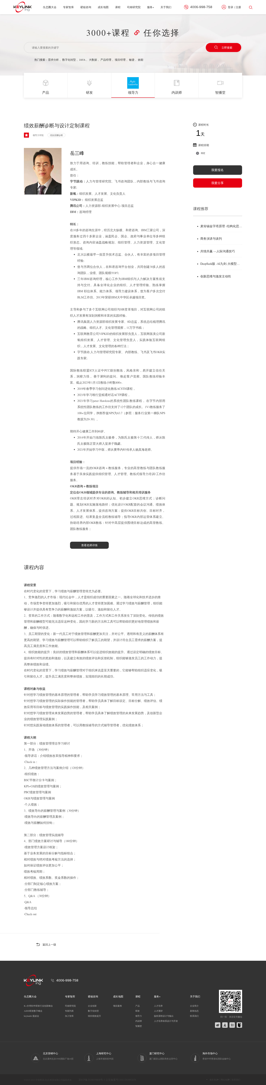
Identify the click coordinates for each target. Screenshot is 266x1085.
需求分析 (53, 59)
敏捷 (131, 59)
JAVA (82, 59)
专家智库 (68, 7)
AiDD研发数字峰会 (33, 1010)
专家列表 (69, 1010)
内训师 (138, 1020)
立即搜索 (226, 47)
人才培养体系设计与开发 (166, 1020)
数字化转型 (69, 59)
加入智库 (69, 1015)
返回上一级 (49, 944)
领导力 (138, 1015)
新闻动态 (194, 1010)
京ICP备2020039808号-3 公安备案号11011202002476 (107, 1079)
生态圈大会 (49, 7)
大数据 (93, 59)
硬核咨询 (85, 7)
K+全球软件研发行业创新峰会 (38, 1005)
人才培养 (158, 1005)
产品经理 (105, 59)
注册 (238, 7)
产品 (137, 1005)
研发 (137, 1010)
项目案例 (117, 1005)
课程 (118, 7)
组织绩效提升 (94, 1015)
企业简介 (194, 1005)
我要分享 (217, 183)
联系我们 (194, 1015)
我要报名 (217, 170)
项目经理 (120, 59)
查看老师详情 (89, 545)
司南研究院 (134, 7)
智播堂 (138, 1025)
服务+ (150, 7)
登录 (230, 7)
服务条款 (214, 1079)
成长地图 (103, 7)
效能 (140, 59)
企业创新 (92, 1005)
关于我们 (166, 7)
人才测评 (158, 1010)
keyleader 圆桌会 (31, 1015)
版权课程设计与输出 (164, 1015)
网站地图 (225, 1079)
